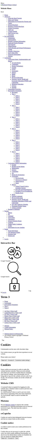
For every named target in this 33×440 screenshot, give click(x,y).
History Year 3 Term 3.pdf (12, 316)
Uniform (10, 222)
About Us (7, 16)
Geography (15, 71)
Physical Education (17, 77)
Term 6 (17, 104)
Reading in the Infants (18, 166)
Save (16, 438)
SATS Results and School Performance (19, 48)
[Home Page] (8, 5)
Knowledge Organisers (14, 91)
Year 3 (13, 117)
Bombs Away (19, 193)
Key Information (9, 36)
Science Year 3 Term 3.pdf (12, 322)
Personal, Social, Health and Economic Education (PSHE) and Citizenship (21, 80)
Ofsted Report (12, 46)
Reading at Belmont (14, 209)
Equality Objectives (13, 51)
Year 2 (13, 105)
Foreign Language (17, 196)
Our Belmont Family (14, 232)
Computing (15, 64)
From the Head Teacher (15, 18)
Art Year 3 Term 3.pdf (10, 311)
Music (13, 76)
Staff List (10, 30)
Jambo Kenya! (19, 181)
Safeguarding (12, 39)
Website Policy (8, 329)
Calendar (10, 216)
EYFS (13, 69)
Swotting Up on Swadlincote (23, 191)
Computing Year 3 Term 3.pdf (13, 313)
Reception (15, 92)
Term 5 (17, 102)
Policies (10, 56)
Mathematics (15, 168)
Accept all (11, 360)
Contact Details (12, 31)
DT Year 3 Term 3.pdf (10, 314)
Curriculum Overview (14, 89)
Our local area (19, 178)
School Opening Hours (14, 221)
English (14, 67)
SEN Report (11, 44)
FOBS (10, 226)
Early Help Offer (13, 53)
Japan (17, 183)
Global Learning (16, 208)
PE (9, 214)
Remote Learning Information (16, 41)
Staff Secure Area (13, 33)
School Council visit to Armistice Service (22, 187)
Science (14, 86)
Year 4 (13, 128)
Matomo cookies (10, 404)
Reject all (3, 360)
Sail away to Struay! (21, 180)
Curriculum (7, 58)
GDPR (10, 49)
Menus (10, 212)
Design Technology (17, 66)
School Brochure (13, 25)
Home (6, 15)
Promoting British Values (19, 206)
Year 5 (13, 140)
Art (13, 173)
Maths (13, 74)
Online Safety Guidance (15, 224)
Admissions (11, 38)
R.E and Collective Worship (20, 204)
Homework (11, 236)
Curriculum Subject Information (17, 163)
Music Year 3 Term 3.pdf (11, 317)
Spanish (14, 87)
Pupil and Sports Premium (15, 43)
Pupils (6, 229)
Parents (6, 211)
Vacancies (11, 35)
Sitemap (6, 325)
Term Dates (11, 217)
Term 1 (17, 95)
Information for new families (16, 227)
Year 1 (13, 94)
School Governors (13, 28)
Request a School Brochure (16, 26)
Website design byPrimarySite (13, 334)
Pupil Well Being (13, 231)
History (14, 72)
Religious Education (17, 84)
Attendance (11, 219)
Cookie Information (10, 327)
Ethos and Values (13, 20)
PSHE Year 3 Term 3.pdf (11, 319)
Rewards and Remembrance (23, 189)
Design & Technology (18, 175)
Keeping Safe (12, 234)
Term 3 (17, 99)
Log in (6, 239)
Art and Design (16, 63)
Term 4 (17, 100)
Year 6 (13, 151)
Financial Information (14, 54)
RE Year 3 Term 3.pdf (10, 321)
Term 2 (17, 97)
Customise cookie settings (22, 360)
